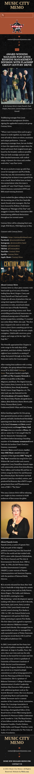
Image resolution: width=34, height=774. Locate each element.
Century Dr (12, 254)
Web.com (25, 771)
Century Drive (14, 251)
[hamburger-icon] (17, 49)
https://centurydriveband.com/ (20, 237)
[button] (3, 15)
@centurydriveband (17, 240)
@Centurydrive (14, 246)
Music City (17, 3)
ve (17, 254)
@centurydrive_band (18, 243)
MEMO (17, 742)
